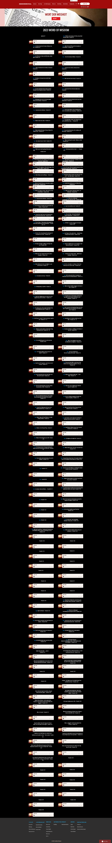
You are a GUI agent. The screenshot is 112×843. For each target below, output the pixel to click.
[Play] (34, 42)
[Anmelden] (79, 4)
